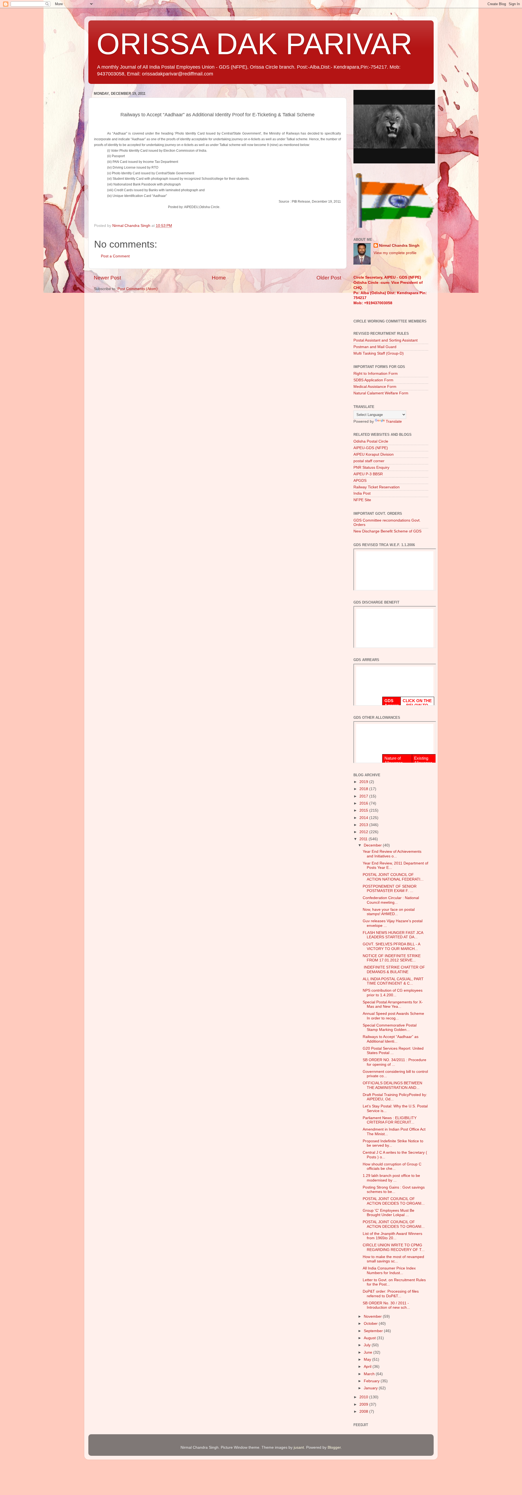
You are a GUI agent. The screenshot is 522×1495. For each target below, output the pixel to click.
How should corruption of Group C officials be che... (392, 1166)
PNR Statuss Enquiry (371, 467)
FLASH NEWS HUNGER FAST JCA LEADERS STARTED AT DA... (393, 935)
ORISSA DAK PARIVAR (254, 43)
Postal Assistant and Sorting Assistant (385, 340)
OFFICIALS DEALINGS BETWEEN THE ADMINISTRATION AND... (392, 1085)
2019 (364, 782)
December (373, 845)
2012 (364, 832)
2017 (364, 796)
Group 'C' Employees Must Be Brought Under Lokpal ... (388, 1212)
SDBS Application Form (373, 380)
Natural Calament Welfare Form (380, 393)
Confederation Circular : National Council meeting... (391, 900)
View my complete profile (395, 253)
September (374, 1331)
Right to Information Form (375, 374)
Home (219, 278)
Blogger (334, 1447)
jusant (299, 1447)
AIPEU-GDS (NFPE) (370, 448)
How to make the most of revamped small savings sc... (393, 1259)
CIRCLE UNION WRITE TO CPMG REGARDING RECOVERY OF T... (394, 1247)
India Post (362, 493)
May (368, 1359)
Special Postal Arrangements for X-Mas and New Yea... (393, 1004)
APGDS (359, 481)
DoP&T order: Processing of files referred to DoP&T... (391, 1293)
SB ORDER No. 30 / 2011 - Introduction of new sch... (386, 1305)
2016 (364, 803)
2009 (364, 1404)
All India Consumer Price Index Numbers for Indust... (389, 1270)
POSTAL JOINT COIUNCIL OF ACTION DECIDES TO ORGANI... (394, 1201)
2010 (364, 1397)
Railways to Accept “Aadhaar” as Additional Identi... (390, 1039)
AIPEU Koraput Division (373, 454)
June (368, 1352)
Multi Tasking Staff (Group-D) (378, 353)
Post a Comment (115, 256)
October (371, 1324)
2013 (364, 825)
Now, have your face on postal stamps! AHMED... (389, 912)
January (371, 1388)
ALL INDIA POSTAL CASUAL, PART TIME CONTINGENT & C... (393, 981)
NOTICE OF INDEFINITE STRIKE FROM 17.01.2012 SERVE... (392, 958)
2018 (364, 789)
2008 (364, 1411)
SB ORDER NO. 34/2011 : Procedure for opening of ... (394, 1062)
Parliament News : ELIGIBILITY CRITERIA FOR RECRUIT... (390, 1120)
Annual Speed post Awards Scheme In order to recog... (393, 1016)
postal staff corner (368, 461)
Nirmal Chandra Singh (399, 245)
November (373, 1316)
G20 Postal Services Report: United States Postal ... (393, 1050)
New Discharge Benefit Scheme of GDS (387, 531)
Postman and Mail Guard (374, 347)
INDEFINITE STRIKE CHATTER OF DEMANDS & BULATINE (394, 969)
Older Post (328, 278)
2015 (364, 810)
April (368, 1367)
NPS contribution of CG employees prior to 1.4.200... (392, 992)
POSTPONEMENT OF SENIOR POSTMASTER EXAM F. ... (390, 888)
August (370, 1338)
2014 (364, 818)
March (370, 1374)
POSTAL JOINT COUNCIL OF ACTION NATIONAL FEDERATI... (393, 877)
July (368, 1345)
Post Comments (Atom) (137, 289)
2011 (364, 839)
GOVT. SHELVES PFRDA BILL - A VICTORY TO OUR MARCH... (391, 946)
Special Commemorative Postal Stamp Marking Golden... (390, 1027)
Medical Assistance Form (374, 387)
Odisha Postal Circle (370, 441)
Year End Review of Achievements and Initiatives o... (392, 853)
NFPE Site (362, 500)
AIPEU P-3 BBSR (368, 474)
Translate (394, 421)
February (372, 1381)
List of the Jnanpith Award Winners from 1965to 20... (392, 1236)
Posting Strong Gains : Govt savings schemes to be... (394, 1189)
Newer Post (107, 278)
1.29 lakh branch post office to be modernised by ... (391, 1178)
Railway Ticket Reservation (376, 487)
